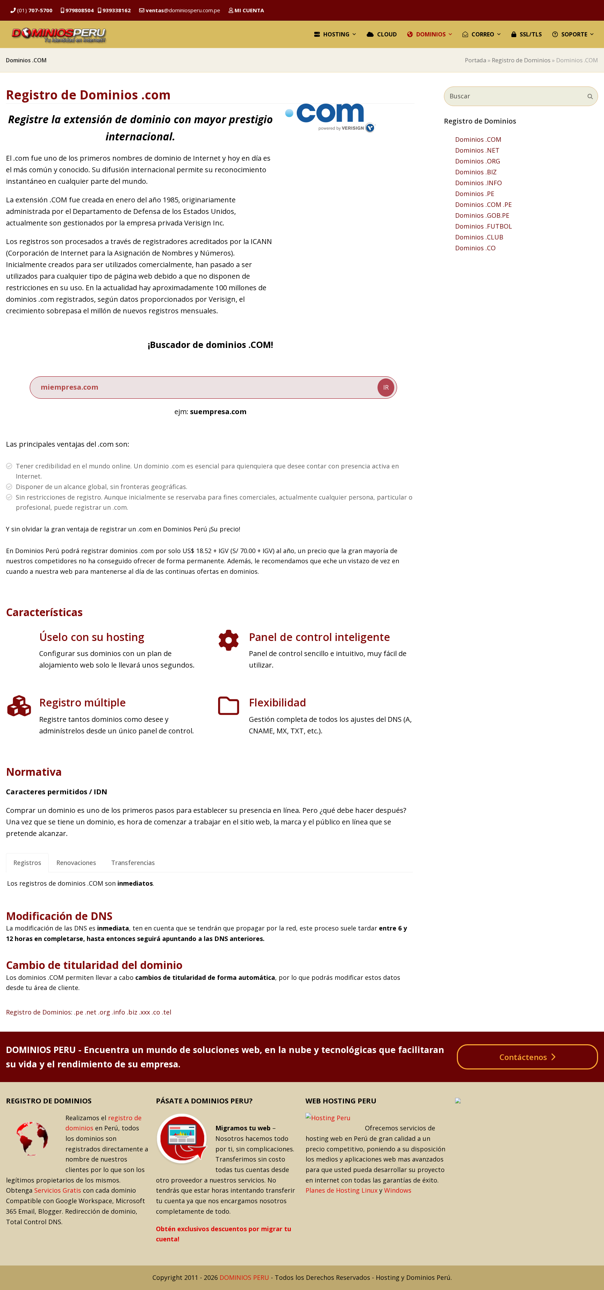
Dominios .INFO (478, 183)
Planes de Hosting (332, 1190)
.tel (166, 1012)
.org (104, 1012)
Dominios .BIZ (476, 172)
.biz (132, 1012)
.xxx (144, 1012)
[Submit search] (590, 96)
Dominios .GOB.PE (482, 215)
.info (118, 1012)
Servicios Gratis (57, 1190)
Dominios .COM (478, 139)
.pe (78, 1012)
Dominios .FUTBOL (483, 226)
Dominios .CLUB (479, 237)
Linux (369, 1190)
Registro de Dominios (521, 60)
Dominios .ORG (477, 161)
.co (156, 1012)
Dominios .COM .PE (483, 204)
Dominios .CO (475, 248)
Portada (475, 60)
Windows (397, 1190)
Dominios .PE (474, 193)
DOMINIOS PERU (244, 1277)
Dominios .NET (477, 150)
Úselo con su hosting (91, 637)
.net (90, 1012)
